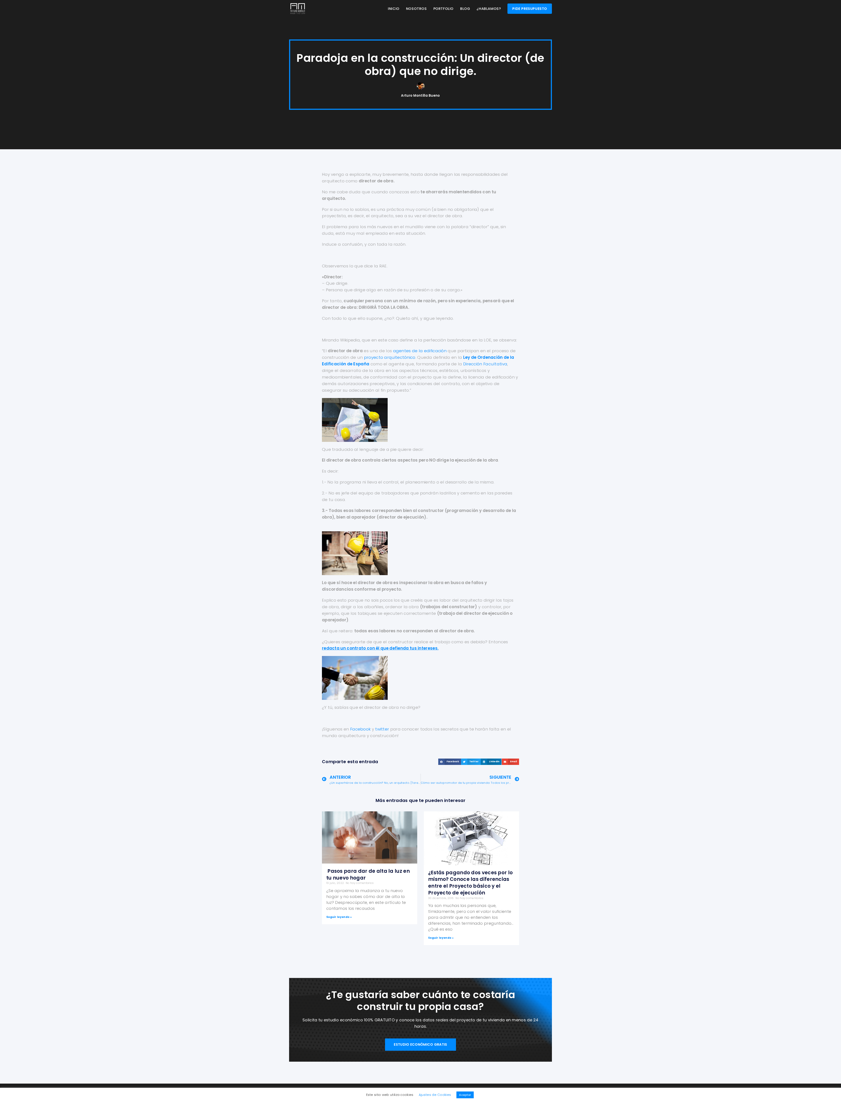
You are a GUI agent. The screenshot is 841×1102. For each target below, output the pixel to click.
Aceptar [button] (465, 1095)
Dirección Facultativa (485, 364)
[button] (449, 762)
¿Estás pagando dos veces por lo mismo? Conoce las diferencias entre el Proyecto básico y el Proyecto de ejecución (470, 882)
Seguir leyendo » (339, 917)
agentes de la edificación (420, 351)
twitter (382, 729)
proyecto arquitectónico (389, 357)
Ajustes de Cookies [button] (435, 1094)
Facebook (360, 729)
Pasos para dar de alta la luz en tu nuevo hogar (368, 874)
